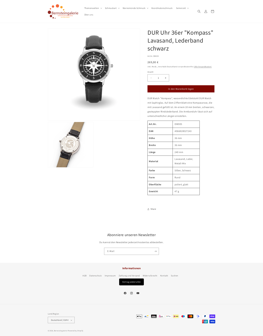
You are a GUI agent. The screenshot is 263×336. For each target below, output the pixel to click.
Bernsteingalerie (60, 331)
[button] (92, 8)
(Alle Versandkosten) (203, 66)
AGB (84, 275)
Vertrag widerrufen (131, 281)
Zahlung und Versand (129, 275)
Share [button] (153, 209)
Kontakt (164, 275)
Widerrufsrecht (150, 275)
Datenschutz (95, 275)
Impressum (110, 275)
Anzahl (150, 72)
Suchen (174, 275)
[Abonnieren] (155, 251)
